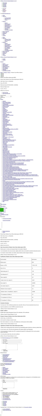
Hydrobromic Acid (6, 117)
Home (4, 15)
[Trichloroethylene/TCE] (7, 358)
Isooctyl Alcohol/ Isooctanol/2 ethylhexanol (10, 156)
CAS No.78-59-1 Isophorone (8, 171)
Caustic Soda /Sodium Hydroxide (8, 140)
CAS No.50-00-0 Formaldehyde (8, 190)
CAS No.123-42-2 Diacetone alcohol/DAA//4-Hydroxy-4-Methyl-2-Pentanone (16, 160)
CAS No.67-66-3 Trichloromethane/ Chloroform (11, 167)
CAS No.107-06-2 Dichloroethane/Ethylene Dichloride (12, 168)
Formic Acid (5, 126)
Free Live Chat (5, 92)
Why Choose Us (8, 18)
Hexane (4, 180)
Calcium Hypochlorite (6, 220)
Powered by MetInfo (28, 407)
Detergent (6, 28)
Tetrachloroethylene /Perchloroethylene (9, 154)
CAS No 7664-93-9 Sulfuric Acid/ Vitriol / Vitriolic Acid (12, 194)
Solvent (6, 43)
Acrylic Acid (5, 123)
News (4, 34)
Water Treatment (7, 23)
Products (4, 21)
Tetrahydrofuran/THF (6, 138)
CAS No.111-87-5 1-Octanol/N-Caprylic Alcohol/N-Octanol (13, 163)
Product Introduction (6, 231)
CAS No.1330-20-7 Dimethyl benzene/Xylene (11, 166)
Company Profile (8, 17)
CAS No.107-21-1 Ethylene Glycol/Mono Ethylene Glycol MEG (14, 155)
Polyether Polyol (5, 200)
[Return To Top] (0, 415)
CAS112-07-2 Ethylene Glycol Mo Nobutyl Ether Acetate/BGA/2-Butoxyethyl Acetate (18, 178)
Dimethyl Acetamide (6, 152)
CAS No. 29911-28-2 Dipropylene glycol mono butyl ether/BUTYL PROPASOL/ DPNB (18, 181)
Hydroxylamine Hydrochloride (8, 115)
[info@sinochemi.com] (7, 410)
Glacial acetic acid (6, 151)
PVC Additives (7, 26)
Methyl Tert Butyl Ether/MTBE (8, 105)
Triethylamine (5, 119)
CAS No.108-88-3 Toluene (7, 165)
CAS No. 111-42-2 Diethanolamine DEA (10, 197)
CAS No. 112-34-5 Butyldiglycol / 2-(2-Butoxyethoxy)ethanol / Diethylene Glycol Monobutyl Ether (20, 174)
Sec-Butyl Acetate (6, 106)
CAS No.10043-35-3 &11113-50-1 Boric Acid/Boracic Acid (13, 195)
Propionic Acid (5, 110)
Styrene (4, 108)
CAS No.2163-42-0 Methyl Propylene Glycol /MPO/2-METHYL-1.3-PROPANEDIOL (18, 159)
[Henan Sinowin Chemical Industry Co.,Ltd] (8, 0)
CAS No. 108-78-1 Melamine (8, 198)
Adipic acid (5, 142)
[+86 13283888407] (6, 409)
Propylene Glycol (6, 128)
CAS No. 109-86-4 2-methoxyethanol (9, 177)
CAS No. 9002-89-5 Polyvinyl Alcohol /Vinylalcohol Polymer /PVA (14, 164)
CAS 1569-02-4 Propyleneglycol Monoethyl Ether (11, 179)
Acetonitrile (5, 143)
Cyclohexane (5, 147)
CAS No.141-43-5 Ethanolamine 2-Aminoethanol (11, 196)
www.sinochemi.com (6, 398)
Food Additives (7, 27)
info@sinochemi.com (6, 13)
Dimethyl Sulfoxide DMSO (7, 125)
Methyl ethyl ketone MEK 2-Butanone (9, 139)
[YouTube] (5, 3)
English (4, 58)
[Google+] (5, 5)
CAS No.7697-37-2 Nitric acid (8, 193)
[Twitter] (4, 4)
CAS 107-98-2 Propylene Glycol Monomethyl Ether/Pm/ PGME (14, 182)
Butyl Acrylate (5, 107)
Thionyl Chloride (6, 122)
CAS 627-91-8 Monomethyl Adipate (9, 189)
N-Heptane (4, 109)
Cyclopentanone (5, 104)
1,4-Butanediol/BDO (8, 364)
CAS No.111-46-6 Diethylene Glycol (9, 157)
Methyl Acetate (5, 141)
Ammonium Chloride (6, 120)
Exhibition (4, 33)
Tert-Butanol (5, 111)
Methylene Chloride (6, 150)
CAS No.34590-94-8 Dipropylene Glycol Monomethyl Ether (13, 183)
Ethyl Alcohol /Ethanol (7, 102)
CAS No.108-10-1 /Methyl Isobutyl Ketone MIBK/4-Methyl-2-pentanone (15, 169)
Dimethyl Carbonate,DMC (7, 112)
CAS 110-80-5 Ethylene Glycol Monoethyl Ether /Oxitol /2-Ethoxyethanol (15, 173)
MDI (3, 201)
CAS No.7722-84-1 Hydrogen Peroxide (10, 199)
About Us (4, 16)
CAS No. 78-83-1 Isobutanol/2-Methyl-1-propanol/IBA (12, 153)
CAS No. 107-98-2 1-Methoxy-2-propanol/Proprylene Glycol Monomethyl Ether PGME (18, 186)
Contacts (4, 35)
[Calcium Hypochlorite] (7, 218)
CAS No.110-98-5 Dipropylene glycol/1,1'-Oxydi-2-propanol (13, 162)
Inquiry (4, 232)
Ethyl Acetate (5, 149)
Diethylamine (5, 116)
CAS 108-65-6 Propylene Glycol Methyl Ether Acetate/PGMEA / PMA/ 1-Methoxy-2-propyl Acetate (20, 185)
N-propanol (5, 137)
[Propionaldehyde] (6, 354)
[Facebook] (5, 2)
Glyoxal (4, 118)
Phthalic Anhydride (6, 114)
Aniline (4, 127)
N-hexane (4, 113)
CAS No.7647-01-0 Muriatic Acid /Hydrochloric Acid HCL (13, 192)
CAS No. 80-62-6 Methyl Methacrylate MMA (11, 188)
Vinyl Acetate (5, 145)
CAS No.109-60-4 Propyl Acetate (8, 184)
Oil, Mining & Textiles (9, 29)
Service (6, 19)
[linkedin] (4, 6)
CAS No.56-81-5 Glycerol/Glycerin (9, 161)
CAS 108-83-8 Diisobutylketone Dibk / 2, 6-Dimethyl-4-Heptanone (14, 170)
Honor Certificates (6, 31)
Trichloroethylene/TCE (7, 124)
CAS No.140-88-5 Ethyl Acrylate (8, 187)
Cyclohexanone (5, 148)
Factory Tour (5, 32)
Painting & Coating (8, 25)
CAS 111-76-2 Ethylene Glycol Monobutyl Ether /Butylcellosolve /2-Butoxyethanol (17, 172)
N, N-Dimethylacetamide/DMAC (8, 144)
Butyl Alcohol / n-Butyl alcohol (8, 136)
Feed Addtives (7, 24)
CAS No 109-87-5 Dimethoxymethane (9, 191)
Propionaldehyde (5, 121)
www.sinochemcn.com (7, 399)
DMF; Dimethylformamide (7, 146)
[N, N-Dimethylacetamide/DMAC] (9, 360)
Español (4, 59)
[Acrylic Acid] (5, 356)
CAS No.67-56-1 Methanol (7, 158)
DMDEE (4, 101)
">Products (5, 72)
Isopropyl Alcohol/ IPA (7, 103)
